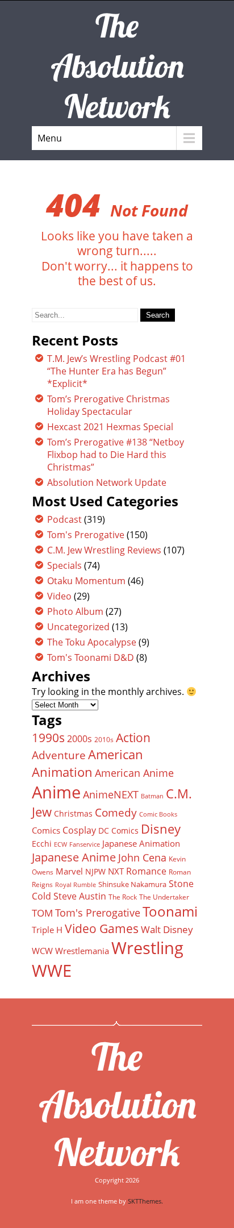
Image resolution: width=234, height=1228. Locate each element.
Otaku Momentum (86, 581)
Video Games (102, 928)
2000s (79, 738)
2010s (104, 739)
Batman (152, 796)
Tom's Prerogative (85, 534)
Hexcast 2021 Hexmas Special (110, 427)
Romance (146, 871)
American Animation (87, 763)
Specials (64, 565)
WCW (42, 950)
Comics (46, 830)
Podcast (64, 519)
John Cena (142, 857)
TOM (42, 912)
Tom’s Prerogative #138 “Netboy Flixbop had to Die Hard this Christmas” (115, 454)
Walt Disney (167, 929)
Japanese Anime (74, 857)
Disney (161, 828)
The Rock (122, 897)
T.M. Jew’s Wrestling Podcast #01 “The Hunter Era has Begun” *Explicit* (116, 371)
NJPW (95, 871)
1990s (48, 738)
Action (133, 737)
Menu (49, 138)
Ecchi (42, 844)
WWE (52, 970)
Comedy (116, 812)
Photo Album (75, 611)
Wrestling (147, 947)
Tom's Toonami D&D (90, 657)
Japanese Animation (141, 843)
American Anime (134, 772)
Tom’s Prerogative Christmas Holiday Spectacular (108, 405)
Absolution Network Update (106, 482)
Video (59, 596)
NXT (116, 871)
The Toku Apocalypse (91, 642)
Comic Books (158, 814)
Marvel (69, 871)
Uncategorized (78, 627)
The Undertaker (164, 897)
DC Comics (118, 830)
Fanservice (84, 844)
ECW (60, 844)
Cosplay (79, 830)
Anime (56, 792)
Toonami (170, 911)
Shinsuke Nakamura (132, 884)
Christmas (73, 814)
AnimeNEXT (111, 794)
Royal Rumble (75, 884)
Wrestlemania (82, 950)
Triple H (47, 929)
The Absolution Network (117, 1104)
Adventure (59, 755)
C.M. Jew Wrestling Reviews (104, 550)
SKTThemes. (145, 1201)
